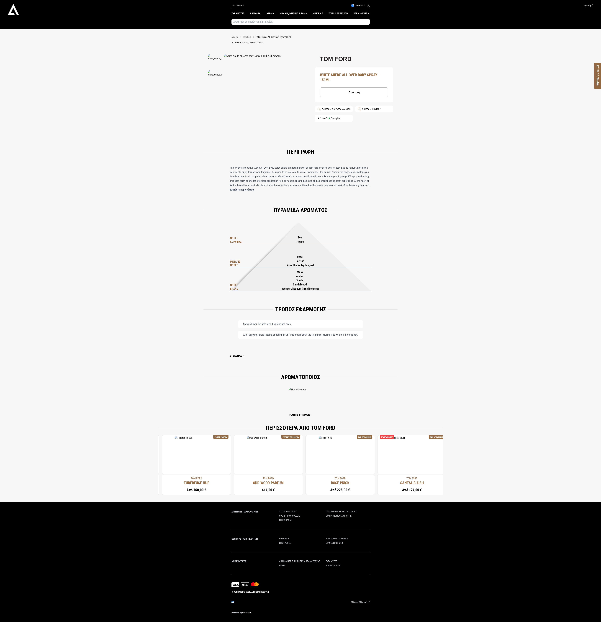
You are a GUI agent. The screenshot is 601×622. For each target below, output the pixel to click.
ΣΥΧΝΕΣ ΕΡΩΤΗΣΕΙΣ (334, 543)
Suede (299, 280)
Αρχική (234, 37)
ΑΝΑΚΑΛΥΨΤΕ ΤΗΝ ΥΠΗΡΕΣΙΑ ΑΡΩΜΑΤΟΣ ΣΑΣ (299, 561)
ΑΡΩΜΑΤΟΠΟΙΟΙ (333, 565)
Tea (300, 237)
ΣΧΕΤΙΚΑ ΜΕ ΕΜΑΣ (287, 511)
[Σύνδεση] (368, 5)
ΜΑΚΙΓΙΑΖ (318, 13)
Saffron (300, 261)
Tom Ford (247, 37)
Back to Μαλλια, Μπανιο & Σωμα (249, 42)
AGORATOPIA (239, 592)
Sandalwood (300, 284)
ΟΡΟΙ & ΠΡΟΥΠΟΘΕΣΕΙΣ (289, 516)
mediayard (246, 612)
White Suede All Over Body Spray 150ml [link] (274, 37)
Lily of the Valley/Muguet (300, 265)
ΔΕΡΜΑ (270, 13)
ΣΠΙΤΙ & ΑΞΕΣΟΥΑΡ (338, 13)
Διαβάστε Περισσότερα (242, 189)
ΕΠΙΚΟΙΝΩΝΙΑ (237, 5)
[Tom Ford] (335, 59)
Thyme (300, 241)
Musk (300, 272)
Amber (300, 276)
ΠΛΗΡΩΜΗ (284, 538)
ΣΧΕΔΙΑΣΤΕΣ (237, 13)
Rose (300, 257)
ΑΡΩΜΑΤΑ (255, 13)
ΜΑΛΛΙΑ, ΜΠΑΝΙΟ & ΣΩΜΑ (293, 13)
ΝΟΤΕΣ (282, 565)
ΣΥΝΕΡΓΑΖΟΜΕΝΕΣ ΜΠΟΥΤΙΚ (339, 516)
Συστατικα (236, 355)
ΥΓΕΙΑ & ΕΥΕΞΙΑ (362, 13)
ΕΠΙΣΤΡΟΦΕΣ (285, 543)
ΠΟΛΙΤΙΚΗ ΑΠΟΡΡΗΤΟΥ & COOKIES (341, 511)
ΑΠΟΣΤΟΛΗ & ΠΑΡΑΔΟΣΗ (337, 538)
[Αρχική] (119, 9)
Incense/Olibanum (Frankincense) (300, 288)
